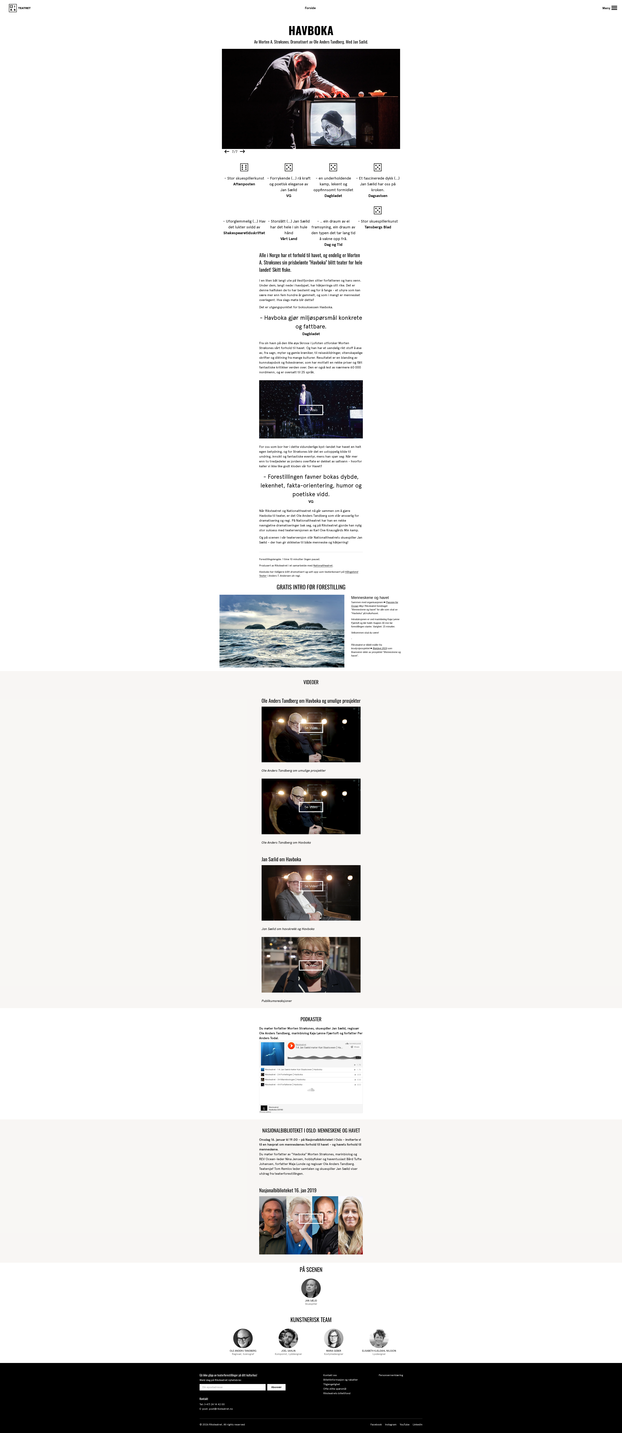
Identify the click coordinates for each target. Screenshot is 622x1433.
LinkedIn (417, 1424)
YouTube (404, 1424)
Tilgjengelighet (331, 1384)
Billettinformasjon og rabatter (340, 1379)
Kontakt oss (330, 1375)
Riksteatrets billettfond (337, 1393)
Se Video (311, 410)
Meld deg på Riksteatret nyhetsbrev (220, 1380)
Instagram (391, 1424)
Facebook (376, 1424)
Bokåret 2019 (380, 648)
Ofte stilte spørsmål (334, 1388)
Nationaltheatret (323, 565)
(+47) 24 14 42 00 (214, 1404)
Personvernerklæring (391, 1375)
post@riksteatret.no (221, 1408)
